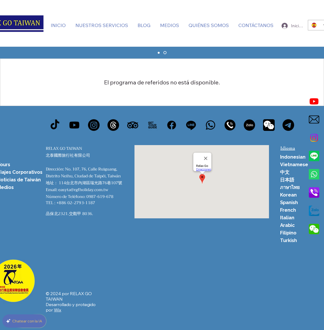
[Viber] (230, 125)
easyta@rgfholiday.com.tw (83, 189)
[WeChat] (269, 125)
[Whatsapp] (314, 174)
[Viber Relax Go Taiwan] (314, 192)
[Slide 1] (159, 53)
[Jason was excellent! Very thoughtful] (249, 125)
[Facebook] (171, 125)
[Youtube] (314, 101)
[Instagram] (314, 138)
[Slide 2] (165, 52)
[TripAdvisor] (133, 125)
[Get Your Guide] (152, 125)
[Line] (314, 156)
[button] (169, 25)
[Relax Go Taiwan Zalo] (314, 211)
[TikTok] (55, 125)
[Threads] (113, 125)
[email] (314, 119)
